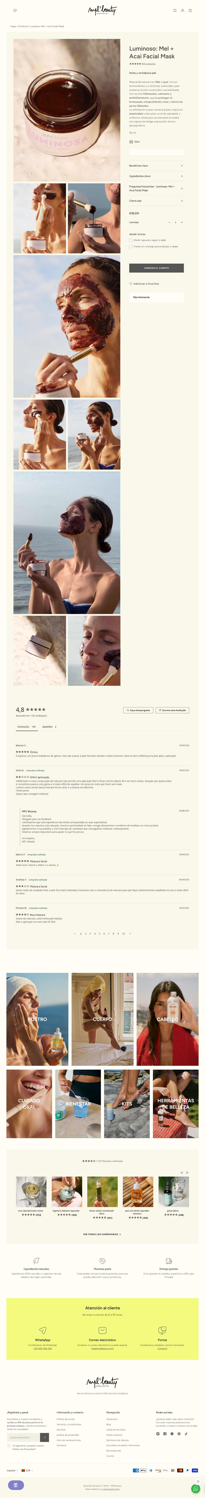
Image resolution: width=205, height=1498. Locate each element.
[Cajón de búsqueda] (175, 10)
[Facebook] (164, 1433)
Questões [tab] (47, 726)
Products (24, 26)
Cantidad (134, 222)
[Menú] (15, 10)
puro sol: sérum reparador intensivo (137, 1212)
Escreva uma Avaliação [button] (174, 710)
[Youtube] (172, 1433)
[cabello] (168, 1019)
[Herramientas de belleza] (176, 1104)
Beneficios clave (138, 165)
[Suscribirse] (44, 1437)
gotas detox (173, 1210)
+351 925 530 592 (42, 1348)
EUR (28, 1470)
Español (11, 1470)
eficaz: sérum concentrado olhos (101, 1212)
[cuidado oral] (29, 1104)
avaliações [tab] (23, 726)
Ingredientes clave (139, 176)
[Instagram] (157, 1433)
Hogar (13, 26)
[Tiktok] (186, 1433)
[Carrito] (190, 10)
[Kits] (127, 1104)
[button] (182, 1172)
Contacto (162, 1348)
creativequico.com (110, 1489)
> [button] (130, 933)
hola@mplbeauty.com (102, 1348)
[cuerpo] (103, 1019)
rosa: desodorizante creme (30, 1210)
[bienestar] (78, 1104)
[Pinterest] (179, 1433)
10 (123, 933)
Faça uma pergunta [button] (140, 710)
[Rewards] (16, 1485)
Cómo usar (135, 200)
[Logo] (102, 10)
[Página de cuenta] (182, 10)
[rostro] (37, 1019)
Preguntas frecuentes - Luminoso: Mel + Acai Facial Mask (152, 188)
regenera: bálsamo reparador (66, 1210)
